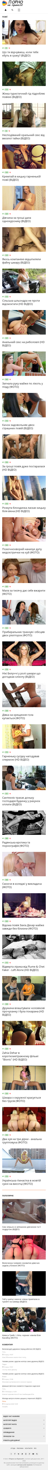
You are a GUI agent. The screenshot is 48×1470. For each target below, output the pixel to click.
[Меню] (19, 10)
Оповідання (8, 1432)
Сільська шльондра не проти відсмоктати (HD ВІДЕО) (21, 302)
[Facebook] (15, 1454)
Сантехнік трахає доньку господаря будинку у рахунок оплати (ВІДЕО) (21, 801)
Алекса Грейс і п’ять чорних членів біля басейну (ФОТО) (21, 1336)
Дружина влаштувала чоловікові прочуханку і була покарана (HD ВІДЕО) (23, 1011)
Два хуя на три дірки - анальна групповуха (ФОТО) (22, 1140)
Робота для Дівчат (11, 1440)
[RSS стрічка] (37, 1454)
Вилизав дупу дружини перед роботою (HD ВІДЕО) (21, 1349)
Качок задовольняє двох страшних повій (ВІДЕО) (18, 426)
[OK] (26, 1454)
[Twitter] (22, 1454)
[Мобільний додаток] (11, 1454)
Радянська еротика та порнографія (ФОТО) (16, 844)
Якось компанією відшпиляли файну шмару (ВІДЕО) (21, 260)
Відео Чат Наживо (11, 1416)
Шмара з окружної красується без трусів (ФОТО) (21, 1099)
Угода (13, 1448)
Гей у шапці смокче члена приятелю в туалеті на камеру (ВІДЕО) (20, 1300)
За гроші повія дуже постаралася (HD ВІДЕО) (23, 467)
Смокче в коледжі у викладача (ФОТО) (22, 885)
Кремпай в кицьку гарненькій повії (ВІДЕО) (21, 178)
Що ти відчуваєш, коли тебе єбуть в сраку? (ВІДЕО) (20, 53)
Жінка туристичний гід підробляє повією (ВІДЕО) (23, 95)
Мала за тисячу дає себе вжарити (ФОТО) (23, 592)
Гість (4, 1401)
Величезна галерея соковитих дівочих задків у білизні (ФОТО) (21, 1264)
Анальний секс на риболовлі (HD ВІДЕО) (23, 343)
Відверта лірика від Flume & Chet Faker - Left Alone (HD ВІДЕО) (23, 968)
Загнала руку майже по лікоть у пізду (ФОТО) (22, 385)
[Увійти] (5, 10)
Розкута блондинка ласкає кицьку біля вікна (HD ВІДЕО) (24, 509)
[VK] (18, 1454)
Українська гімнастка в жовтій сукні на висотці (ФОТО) (21, 1182)
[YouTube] (33, 1454)
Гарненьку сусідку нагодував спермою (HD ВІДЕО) (20, 757)
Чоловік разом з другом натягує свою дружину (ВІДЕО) (23, 1361)
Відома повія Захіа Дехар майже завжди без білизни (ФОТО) (23, 926)
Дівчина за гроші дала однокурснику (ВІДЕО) (16, 219)
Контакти (28, 1448)
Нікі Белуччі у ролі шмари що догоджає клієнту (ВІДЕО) (21, 674)
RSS (35, 1448)
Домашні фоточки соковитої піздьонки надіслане (21, 1386)
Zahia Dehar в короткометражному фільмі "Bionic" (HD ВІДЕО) (20, 1056)
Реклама (20, 1448)
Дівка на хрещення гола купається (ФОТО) (17, 716)
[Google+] (29, 1454)
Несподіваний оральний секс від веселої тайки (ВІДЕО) (23, 136)
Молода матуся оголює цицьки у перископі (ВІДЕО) (21, 1398)
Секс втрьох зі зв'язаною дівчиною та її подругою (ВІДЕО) (21, 1228)
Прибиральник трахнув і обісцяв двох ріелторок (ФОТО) (23, 633)
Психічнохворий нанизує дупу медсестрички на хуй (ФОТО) (22, 550)
